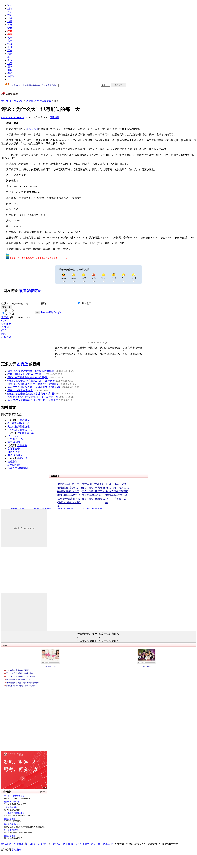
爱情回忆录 (13, 464)
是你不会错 (13, 448)
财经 (9, 18)
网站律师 (68, 844)
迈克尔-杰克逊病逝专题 (39, 101)
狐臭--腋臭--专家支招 (93, 487)
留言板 (5, 317)
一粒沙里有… (24, 420)
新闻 (9, 8)
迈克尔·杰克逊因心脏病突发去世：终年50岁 (31, 380)
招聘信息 (56, 844)
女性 (9, 47)
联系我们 (43, 844)
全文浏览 (6, 324)
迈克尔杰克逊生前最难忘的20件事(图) (27, 377)
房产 (9, 40)
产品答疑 (108, 844)
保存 (3, 320)
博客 (9, 28)
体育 (9, 11)
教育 (9, 53)
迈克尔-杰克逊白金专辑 (20, 390)
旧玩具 (11, 452)
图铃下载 (6, 414)
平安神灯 (22, 458)
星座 (9, 57)
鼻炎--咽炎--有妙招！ (69, 495)
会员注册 (96, 844)
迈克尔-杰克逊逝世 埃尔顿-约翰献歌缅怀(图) (31, 371)
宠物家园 (23, 468)
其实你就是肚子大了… (19, 429)
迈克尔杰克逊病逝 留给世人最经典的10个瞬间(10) (34, 387)
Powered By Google (51, 312)
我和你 (16, 442)
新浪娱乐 (54, 117)
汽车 (9, 37)
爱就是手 (22, 445)
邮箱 (9, 70)
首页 (9, 5)
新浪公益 (17, 414)
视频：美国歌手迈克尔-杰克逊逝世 (26, 374)
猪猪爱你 (12, 461)
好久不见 (18, 439)
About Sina (19, 844)
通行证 (11, 76)
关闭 (3, 333)
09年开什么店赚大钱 (69, 498)
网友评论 (19, 101)
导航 (9, 73)
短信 (9, 63)
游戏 (9, 44)
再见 (17, 452)
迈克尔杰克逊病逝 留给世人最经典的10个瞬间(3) (33, 384)
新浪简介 (6, 844)
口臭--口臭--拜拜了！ (93, 491)
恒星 (9, 442)
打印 (3, 330)
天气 (9, 60)
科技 (9, 24)
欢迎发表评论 (30, 291)
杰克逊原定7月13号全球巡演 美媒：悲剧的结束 (32, 397)
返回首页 (6, 336)
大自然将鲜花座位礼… (19, 426)
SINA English (82, 844)
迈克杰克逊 (32, 129)
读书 (9, 50)
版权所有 (17, 849)
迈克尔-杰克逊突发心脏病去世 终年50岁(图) (31, 393)
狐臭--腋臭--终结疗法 (93, 498)
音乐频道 (6, 101)
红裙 (9, 439)
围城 (9, 455)
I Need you (12, 436)
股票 (9, 21)
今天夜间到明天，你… (19, 423)
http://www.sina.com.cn (12, 117)
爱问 (9, 66)
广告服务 (31, 844)
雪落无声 (12, 468)
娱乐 (9, 15)
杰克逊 (22, 364)
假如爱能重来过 (25, 433)
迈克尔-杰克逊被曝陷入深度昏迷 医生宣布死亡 (32, 400)
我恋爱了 (18, 455)
